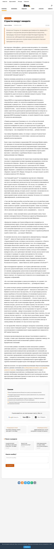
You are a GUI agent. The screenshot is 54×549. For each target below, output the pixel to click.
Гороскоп (26, 1)
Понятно (27, 546)
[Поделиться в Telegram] (28, 482)
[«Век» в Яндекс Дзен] (26, 417)
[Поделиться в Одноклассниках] (22, 482)
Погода (20, 1)
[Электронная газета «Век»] (27, 6)
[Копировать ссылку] (35, 482)
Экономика (14, 8)
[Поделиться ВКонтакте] (19, 482)
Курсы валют (12, 1)
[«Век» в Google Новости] (13, 417)
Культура (41, 8)
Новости (5, 1)
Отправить (10, 465)
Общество (24, 8)
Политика (4, 8)
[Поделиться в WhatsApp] (31, 482)
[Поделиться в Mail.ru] (25, 482)
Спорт (32, 8)
